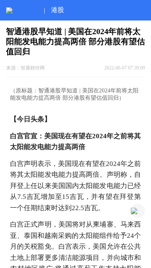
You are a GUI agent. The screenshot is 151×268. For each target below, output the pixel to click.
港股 (57, 9)
